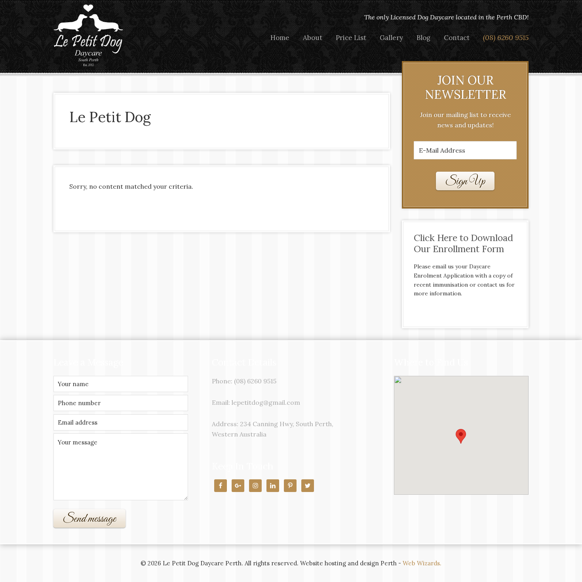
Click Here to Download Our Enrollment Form (463, 243)
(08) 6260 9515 (255, 381)
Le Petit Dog (89, 35)
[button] (461, 436)
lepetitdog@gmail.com (266, 402)
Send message (89, 518)
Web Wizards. (422, 563)
